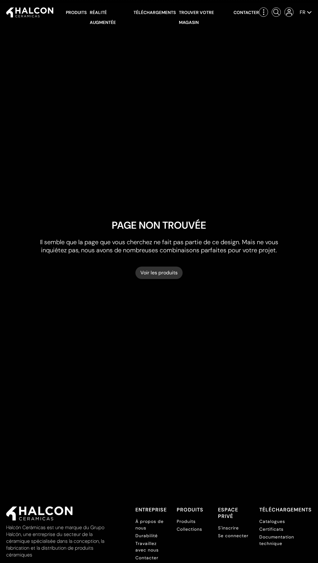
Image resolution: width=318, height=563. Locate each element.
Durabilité (146, 535)
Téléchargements (155, 12)
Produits (76, 12)
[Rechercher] (276, 12)
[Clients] (288, 12)
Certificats (271, 529)
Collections (189, 529)
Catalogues (272, 521)
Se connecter (233, 535)
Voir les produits (159, 272)
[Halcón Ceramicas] (29, 12)
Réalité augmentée (103, 17)
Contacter (246, 12)
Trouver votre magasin (196, 17)
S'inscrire (228, 528)
